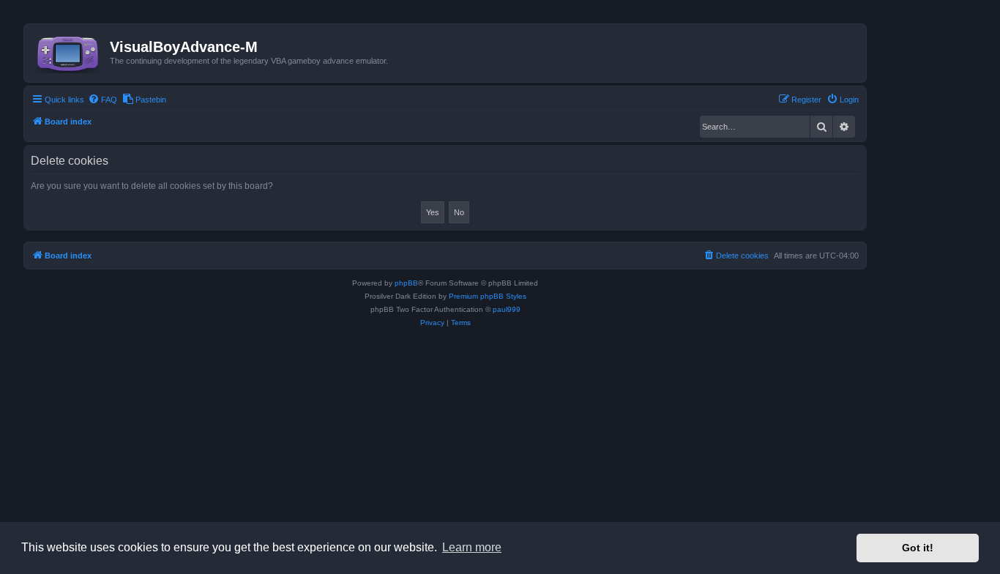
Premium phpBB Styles (487, 296)
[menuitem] (102, 99)
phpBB (406, 283)
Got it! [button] (917, 548)
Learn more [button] (471, 547)
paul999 (506, 309)
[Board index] (69, 51)
